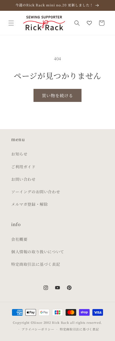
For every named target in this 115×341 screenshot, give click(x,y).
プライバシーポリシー (37, 329)
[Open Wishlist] (89, 23)
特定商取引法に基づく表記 (35, 264)
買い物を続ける (57, 95)
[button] (11, 23)
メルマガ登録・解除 (29, 204)
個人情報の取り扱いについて (37, 251)
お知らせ (19, 154)
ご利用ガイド (23, 166)
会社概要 (19, 239)
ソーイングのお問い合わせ (35, 191)
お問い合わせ (23, 179)
